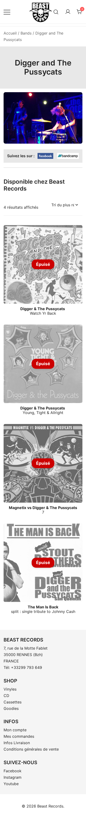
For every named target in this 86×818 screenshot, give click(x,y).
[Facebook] (45, 156)
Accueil (10, 33)
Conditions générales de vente (31, 749)
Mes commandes (19, 736)
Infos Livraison (17, 742)
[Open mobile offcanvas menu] (7, 12)
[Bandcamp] (68, 156)
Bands (26, 33)
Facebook (13, 770)
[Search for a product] (56, 12)
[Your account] (68, 12)
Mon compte (15, 729)
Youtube (11, 783)
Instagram (13, 777)
